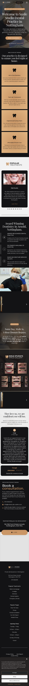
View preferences (14, 680)
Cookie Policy (11, 684)
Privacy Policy (17, 684)
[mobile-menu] (26, 2)
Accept (14, 672)
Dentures (14, 188)
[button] (27, 659)
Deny (14, 676)
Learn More (15, 204)
